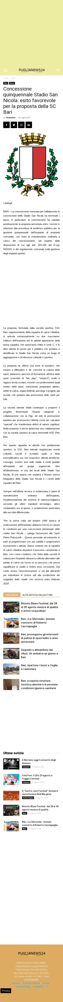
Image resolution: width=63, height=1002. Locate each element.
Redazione (11, 117)
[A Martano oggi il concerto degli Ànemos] (11, 764)
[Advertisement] (31, 33)
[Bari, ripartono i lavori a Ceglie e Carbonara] (11, 669)
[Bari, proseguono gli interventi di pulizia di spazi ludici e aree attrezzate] (11, 638)
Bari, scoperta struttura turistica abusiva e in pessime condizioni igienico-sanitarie (39, 684)
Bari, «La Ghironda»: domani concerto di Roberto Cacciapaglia (38, 622)
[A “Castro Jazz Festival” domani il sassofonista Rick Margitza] (11, 794)
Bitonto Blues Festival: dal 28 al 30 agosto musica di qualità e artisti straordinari (39, 607)
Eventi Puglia (28, 798)
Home (6, 78)
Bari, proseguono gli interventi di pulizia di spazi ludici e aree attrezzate (39, 638)
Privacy (46, 983)
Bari (14, 78)
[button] (58, 70)
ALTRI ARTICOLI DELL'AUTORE (37, 595)
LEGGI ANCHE (12, 595)
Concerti (26, 767)
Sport (12, 83)
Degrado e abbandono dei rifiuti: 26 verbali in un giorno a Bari (39, 653)
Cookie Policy (23, 986)
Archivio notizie (31, 983)
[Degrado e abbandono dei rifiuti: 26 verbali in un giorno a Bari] (11, 653)
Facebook (38, 986)
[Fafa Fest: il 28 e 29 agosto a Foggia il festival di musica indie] (11, 779)
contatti (15, 983)
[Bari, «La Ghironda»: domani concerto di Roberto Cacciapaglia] (11, 622)
